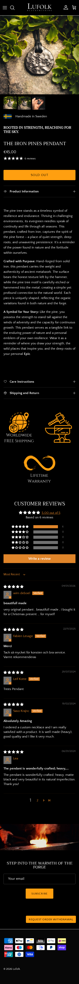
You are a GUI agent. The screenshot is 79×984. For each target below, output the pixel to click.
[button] (20, 526)
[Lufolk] (39, 7)
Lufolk (16, 969)
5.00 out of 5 (51, 513)
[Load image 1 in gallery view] (39, 55)
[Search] (14, 7)
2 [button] (37, 800)
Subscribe (39, 893)
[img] (13, 587)
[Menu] (5, 7)
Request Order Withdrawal (51, 919)
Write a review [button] (39, 559)
